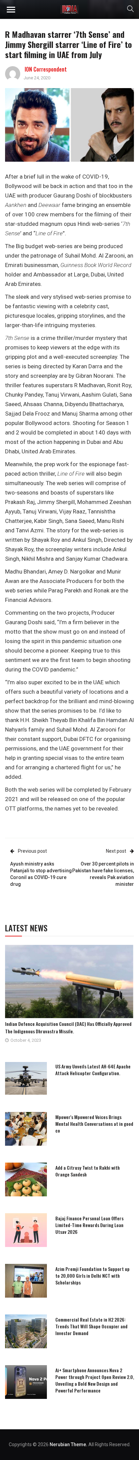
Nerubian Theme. (68, 1444)
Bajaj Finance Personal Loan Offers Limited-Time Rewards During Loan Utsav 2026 (89, 1225)
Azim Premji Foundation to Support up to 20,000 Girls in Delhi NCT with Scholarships (92, 1275)
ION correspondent (46, 69)
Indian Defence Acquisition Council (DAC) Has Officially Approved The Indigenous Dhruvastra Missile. (68, 1027)
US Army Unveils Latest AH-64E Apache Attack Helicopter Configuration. (93, 1070)
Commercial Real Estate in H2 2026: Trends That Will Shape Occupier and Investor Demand (91, 1326)
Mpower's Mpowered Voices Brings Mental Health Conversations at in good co (94, 1123)
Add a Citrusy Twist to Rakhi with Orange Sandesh (87, 1171)
